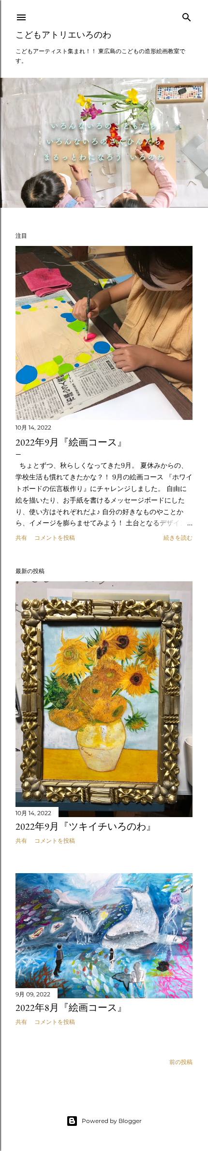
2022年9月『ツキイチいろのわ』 (85, 826)
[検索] (187, 15)
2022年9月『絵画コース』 (71, 442)
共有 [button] (21, 537)
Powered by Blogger (112, 1120)
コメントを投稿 (54, 537)
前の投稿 (181, 1061)
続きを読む (178, 537)
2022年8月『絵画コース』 (71, 1007)
